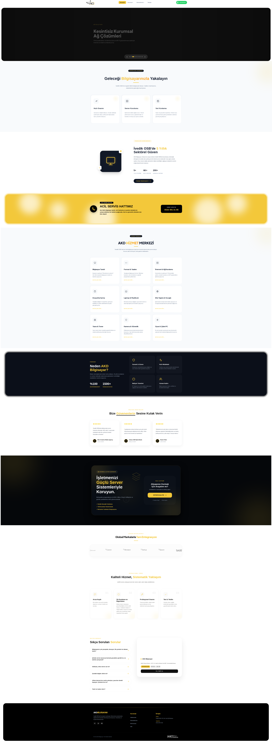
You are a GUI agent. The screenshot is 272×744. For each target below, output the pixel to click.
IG (94, 723)
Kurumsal (130, 2)
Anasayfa (122, 2)
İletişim (149, 2)
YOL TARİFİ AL (159, 671)
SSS (131, 726)
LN (98, 723)
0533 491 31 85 (171, 209)
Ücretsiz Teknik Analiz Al (142, 181)
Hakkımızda (133, 717)
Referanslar (133, 723)
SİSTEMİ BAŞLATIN (158, 495)
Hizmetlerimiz (140, 2)
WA (101, 723)
